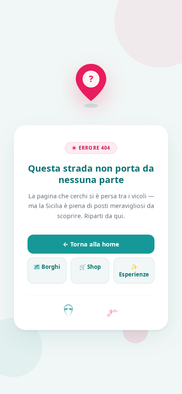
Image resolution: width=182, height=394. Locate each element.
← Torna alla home (91, 244)
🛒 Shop (90, 267)
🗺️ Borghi (46, 267)
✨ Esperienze (134, 270)
